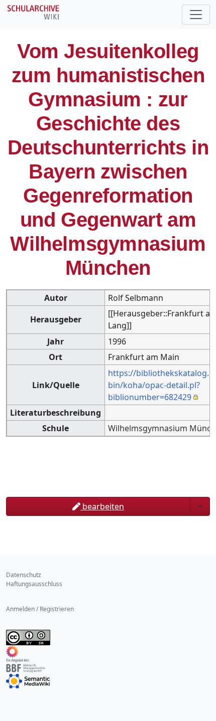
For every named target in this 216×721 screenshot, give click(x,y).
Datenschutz (23, 575)
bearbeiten (102, 506)
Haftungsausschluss (34, 584)
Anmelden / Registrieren (40, 609)
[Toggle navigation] (196, 15)
